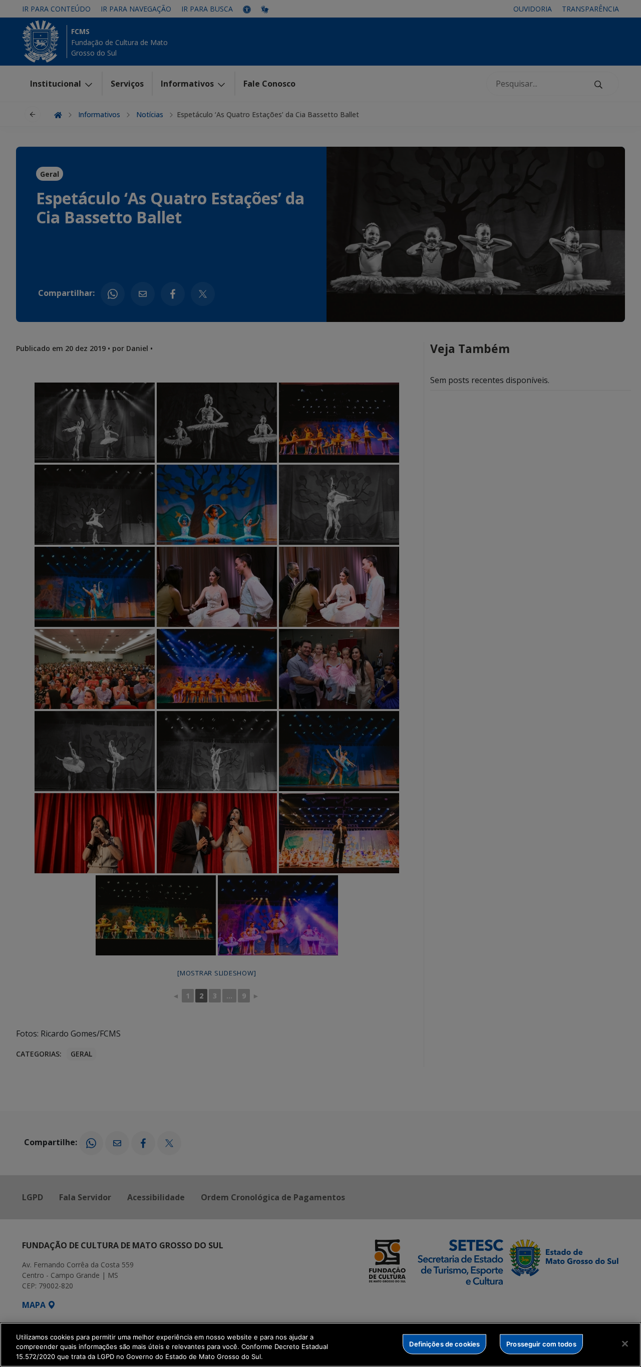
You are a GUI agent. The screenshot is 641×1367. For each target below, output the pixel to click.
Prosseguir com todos (541, 1343)
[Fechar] (625, 1343)
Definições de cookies (444, 1343)
